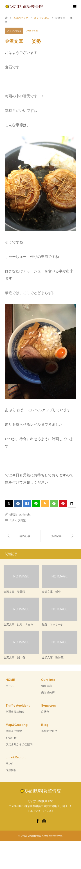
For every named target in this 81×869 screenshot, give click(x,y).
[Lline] (36, 503)
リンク (10, 763)
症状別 (45, 711)
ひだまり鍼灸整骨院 (30, 835)
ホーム (10, 686)
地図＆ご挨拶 (14, 731)
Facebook (37, 820)
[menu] (74, 7)
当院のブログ (49, 731)
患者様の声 (48, 692)
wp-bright (24, 514)
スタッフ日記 (14, 30)
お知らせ (11, 737)
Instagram (43, 820)
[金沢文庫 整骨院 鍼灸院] (58, 536)
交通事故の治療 (15, 711)
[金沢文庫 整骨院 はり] (22, 536)
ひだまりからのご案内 (19, 744)
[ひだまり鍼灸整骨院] (43, 6)
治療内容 (46, 686)
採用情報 (11, 770)
